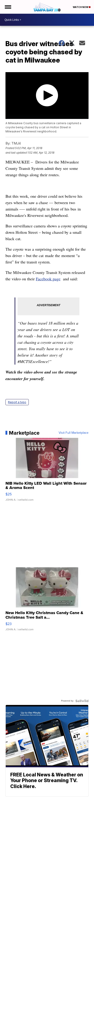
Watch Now (81, 7)
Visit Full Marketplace (74, 432)
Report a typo (17, 402)
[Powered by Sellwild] (82, 700)
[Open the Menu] (7, 7)
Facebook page (48, 278)
